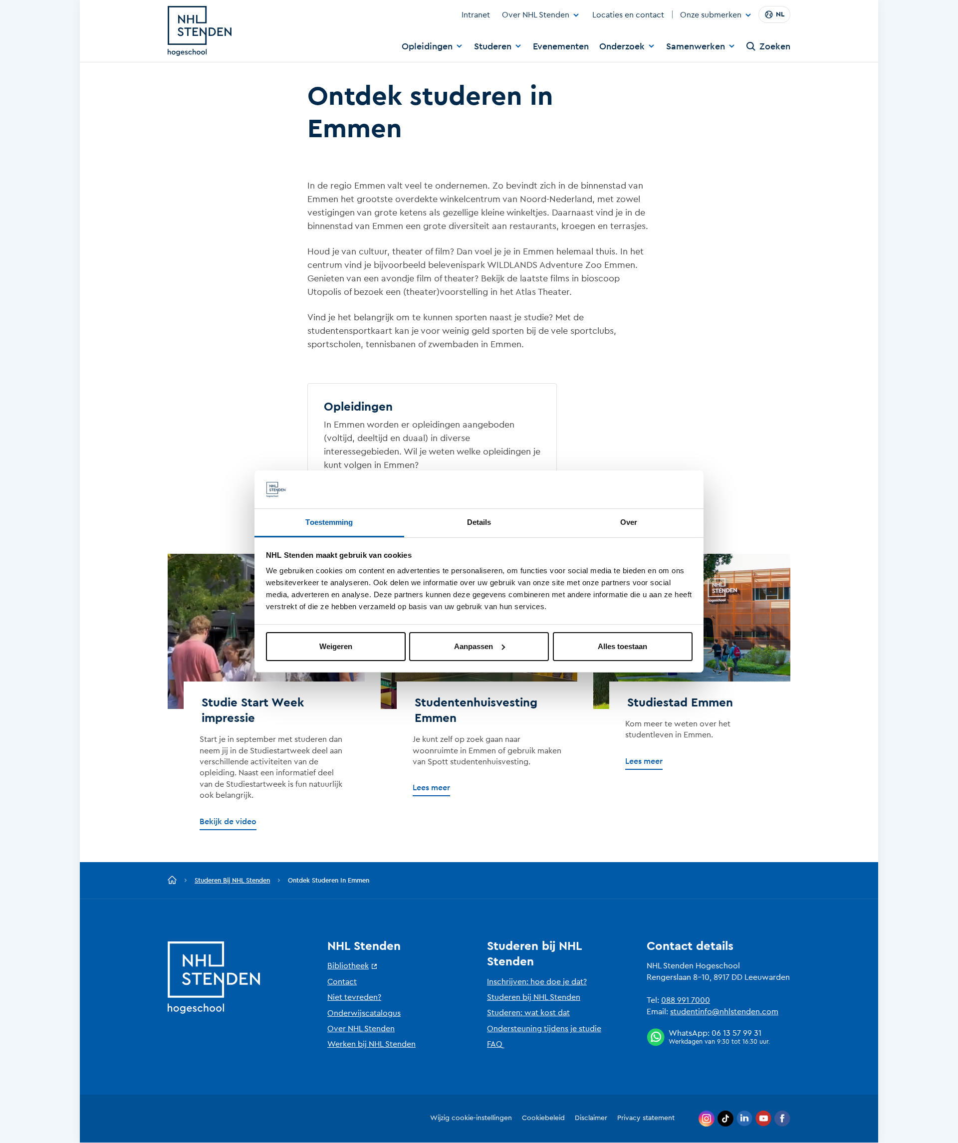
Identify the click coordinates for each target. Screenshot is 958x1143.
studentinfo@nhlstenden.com (724, 1012)
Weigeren (335, 646)
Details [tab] (479, 522)
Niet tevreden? (354, 997)
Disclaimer (591, 1118)
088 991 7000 (685, 1000)
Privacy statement (646, 1118)
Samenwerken (695, 46)
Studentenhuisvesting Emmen (476, 710)
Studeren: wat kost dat (528, 1013)
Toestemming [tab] (329, 522)
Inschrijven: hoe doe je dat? (537, 982)
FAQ (494, 1044)
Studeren (492, 46)
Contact (342, 982)
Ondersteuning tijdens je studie (544, 1029)
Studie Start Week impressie (253, 710)
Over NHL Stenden (535, 15)
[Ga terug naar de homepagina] (172, 880)
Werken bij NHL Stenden (371, 1044)
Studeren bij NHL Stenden (533, 997)
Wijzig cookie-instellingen (471, 1118)
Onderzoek (622, 46)
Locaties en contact (628, 15)
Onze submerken (710, 15)
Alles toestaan (622, 646)
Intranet (476, 15)
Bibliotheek (348, 966)
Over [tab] (628, 522)
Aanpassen (473, 646)
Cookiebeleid (543, 1118)
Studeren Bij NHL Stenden (232, 880)
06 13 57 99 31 (736, 1033)
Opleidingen (427, 46)
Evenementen (561, 46)
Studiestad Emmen (680, 703)
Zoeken (774, 46)
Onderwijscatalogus (364, 1013)
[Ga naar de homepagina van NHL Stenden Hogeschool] (200, 31)
